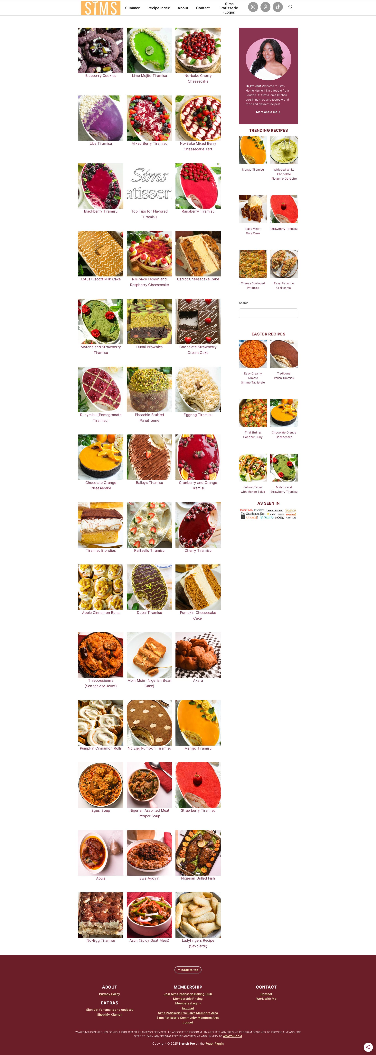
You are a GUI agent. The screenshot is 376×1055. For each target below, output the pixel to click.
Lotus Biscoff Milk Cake (101, 279)
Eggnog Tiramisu (198, 415)
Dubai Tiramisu (149, 613)
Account (188, 1008)
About (183, 8)
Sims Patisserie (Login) (229, 8)
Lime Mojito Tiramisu (149, 76)
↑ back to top (188, 970)
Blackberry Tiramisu (101, 211)
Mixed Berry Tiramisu (149, 143)
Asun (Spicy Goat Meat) (149, 940)
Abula (101, 878)
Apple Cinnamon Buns (100, 613)
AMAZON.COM (232, 1036)
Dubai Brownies (149, 347)
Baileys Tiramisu (149, 483)
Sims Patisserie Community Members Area (188, 1018)
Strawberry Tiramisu (198, 810)
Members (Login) (188, 1003)
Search (243, 302)
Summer (132, 8)
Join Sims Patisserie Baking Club (188, 994)
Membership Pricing (188, 998)
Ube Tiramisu (101, 143)
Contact (203, 8)
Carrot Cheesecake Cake (198, 279)
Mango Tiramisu (198, 748)
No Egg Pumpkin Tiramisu (149, 748)
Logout (188, 1022)
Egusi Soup (100, 810)
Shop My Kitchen (109, 1014)
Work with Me (266, 998)
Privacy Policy (109, 994)
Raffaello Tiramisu (149, 550)
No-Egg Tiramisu (101, 940)
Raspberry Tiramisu (198, 211)
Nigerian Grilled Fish (198, 878)
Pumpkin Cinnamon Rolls (101, 748)
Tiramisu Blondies (101, 550)
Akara (198, 680)
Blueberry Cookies (100, 76)
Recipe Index (158, 8)
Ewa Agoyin (149, 878)
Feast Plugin (215, 1043)
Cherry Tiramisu (198, 550)
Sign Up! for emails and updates (109, 1009)
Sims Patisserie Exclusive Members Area (188, 1013)
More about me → (268, 112)
